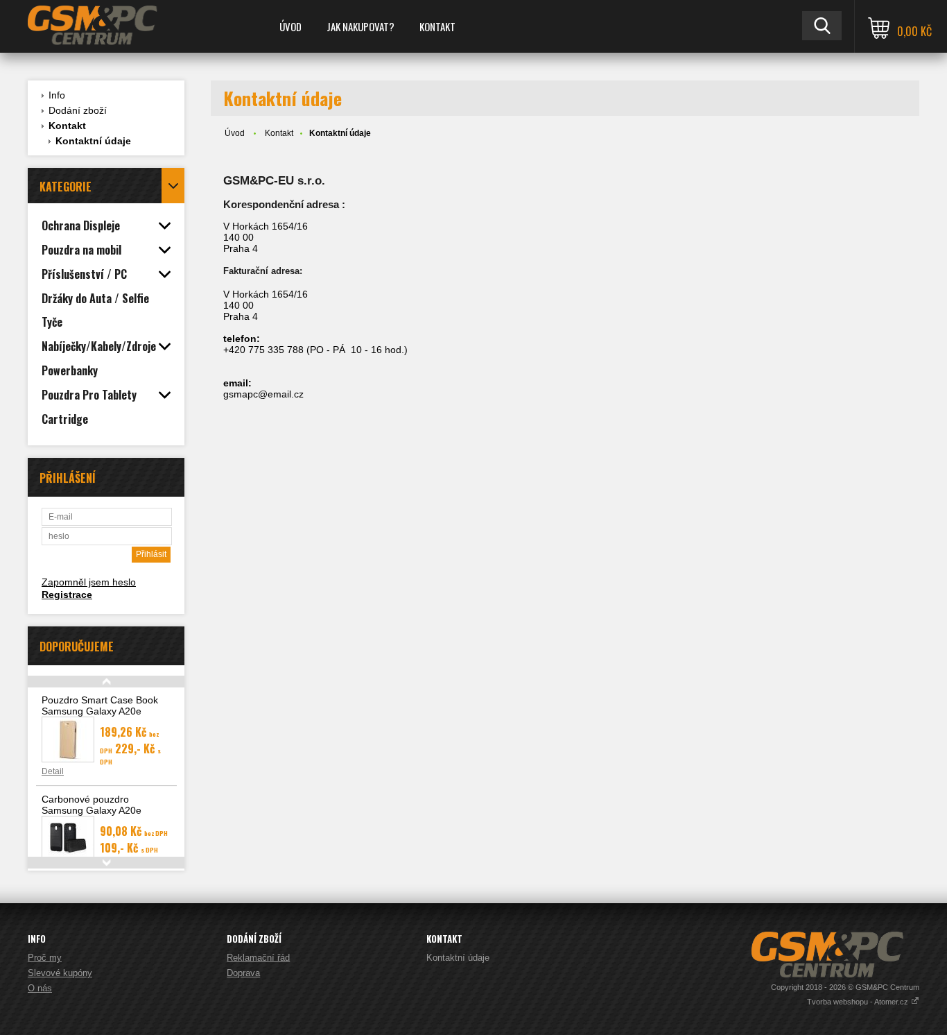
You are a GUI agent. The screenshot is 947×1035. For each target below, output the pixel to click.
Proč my (45, 957)
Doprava (243, 973)
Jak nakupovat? (360, 26)
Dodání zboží (78, 110)
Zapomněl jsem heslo (89, 582)
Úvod (290, 26)
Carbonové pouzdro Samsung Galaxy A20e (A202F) (91, 810)
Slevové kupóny (60, 973)
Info (57, 95)
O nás (40, 988)
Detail (53, 771)
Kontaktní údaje (93, 140)
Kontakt (437, 26)
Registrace (67, 594)
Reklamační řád (258, 957)
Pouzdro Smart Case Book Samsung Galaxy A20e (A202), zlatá (100, 711)
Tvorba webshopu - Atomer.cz (858, 1002)
